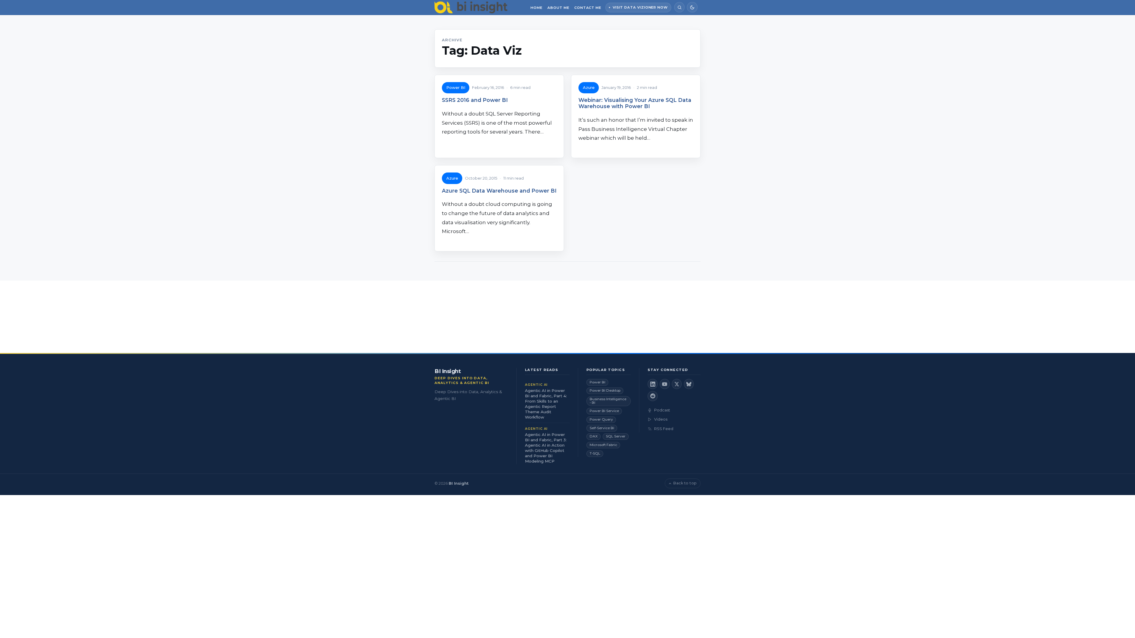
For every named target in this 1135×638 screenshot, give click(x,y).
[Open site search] (679, 7)
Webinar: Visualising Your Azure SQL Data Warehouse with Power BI (634, 103)
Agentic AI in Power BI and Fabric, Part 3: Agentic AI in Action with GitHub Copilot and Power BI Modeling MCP (546, 447)
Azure (589, 87)
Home (536, 8)
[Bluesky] (689, 384)
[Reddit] (653, 396)
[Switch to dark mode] (692, 7)
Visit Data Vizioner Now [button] (640, 7)
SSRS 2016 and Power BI (475, 100)
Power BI (455, 87)
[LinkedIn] (653, 384)
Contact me (587, 8)
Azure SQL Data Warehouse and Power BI (499, 191)
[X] (677, 384)
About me (558, 8)
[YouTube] (665, 384)
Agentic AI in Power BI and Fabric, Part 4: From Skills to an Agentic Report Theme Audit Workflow (546, 403)
